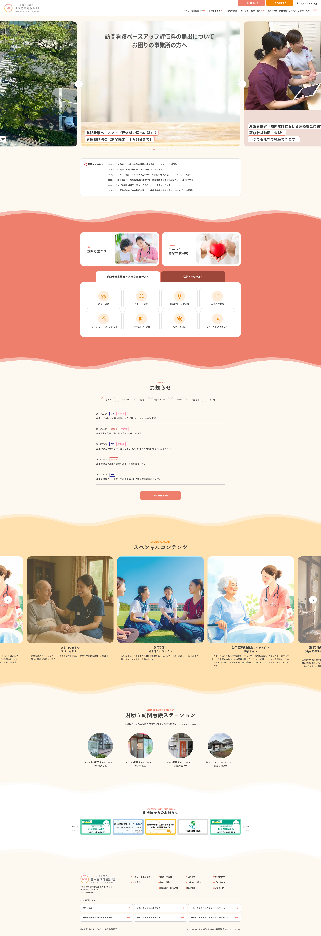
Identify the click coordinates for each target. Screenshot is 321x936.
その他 (212, 399)
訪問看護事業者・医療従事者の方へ (128, 277)
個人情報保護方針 (112, 929)
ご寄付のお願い (194, 882)
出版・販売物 (166, 876)
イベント (179, 399)
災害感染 (195, 399)
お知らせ (125, 399)
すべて (108, 399)
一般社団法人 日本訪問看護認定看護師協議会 (210, 917)
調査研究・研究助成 (169, 887)
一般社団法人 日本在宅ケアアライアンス (208, 908)
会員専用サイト (305, 3)
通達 (142, 399)
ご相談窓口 (281, 3)
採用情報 (191, 887)
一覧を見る (158, 495)
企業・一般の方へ (193, 276)
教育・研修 (165, 882)
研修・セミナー (160, 399)
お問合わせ (253, 3)
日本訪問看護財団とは (142, 876)
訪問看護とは (138, 882)
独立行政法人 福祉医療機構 (148, 917)
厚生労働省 (88, 908)
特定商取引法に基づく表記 (91, 929)
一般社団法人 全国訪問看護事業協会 (98, 917)
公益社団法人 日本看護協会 (148, 908)
